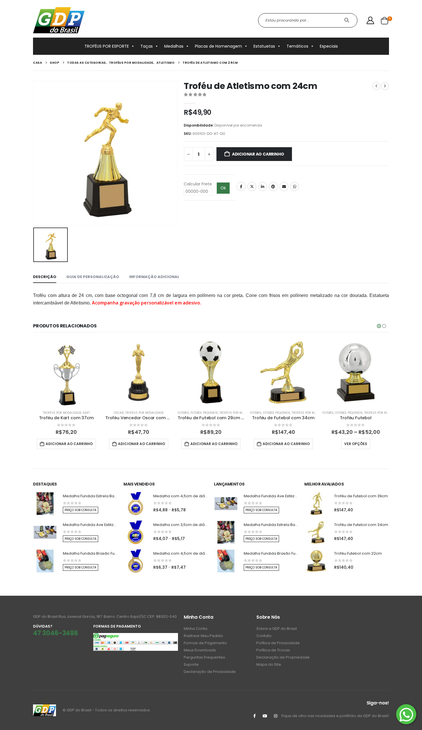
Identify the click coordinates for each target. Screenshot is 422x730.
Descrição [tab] (44, 276)
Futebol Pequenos (204, 413)
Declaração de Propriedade (283, 657)
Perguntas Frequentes (204, 657)
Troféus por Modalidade (62, 413)
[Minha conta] (370, 20)
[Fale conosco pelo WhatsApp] (406, 714)
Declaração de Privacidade (210, 671)
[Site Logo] (59, 20)
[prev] (376, 86)
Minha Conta (195, 628)
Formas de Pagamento (205, 643)
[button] (379, 326)
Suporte (191, 664)
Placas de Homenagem (218, 46)
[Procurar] (347, 20)
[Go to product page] (66, 372)
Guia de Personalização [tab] (92, 276)
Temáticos (297, 46)
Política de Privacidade (278, 643)
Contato (264, 635)
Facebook (241, 186)
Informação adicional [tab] (154, 276)
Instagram (275, 716)
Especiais (329, 46)
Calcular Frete (198, 184)
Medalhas (173, 46)
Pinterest (273, 186)
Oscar (119, 413)
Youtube (265, 716)
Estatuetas (264, 46)
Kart (86, 413)
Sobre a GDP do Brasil (276, 628)
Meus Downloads (200, 650)
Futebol (183, 413)
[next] (385, 86)
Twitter (251, 186)
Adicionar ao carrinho (258, 154)
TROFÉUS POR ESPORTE (106, 46)
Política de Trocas (273, 650)
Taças (146, 46)
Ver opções (355, 443)
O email (284, 186)
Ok (223, 188)
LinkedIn (262, 186)
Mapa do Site (268, 664)
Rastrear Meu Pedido (203, 635)
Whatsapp (294, 186)
